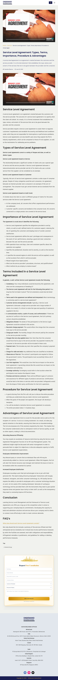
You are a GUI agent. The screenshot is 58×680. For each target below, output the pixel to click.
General (9, 45)
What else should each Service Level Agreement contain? (21, 523)
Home (4, 45)
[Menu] (54, 2)
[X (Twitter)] (33, 672)
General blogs (8, 547)
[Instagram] (29, 672)
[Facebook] (25, 672)
